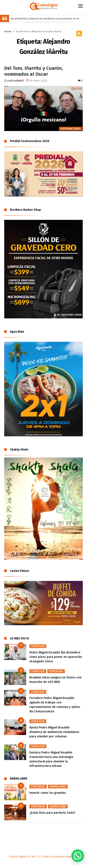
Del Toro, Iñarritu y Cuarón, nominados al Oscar (33, 71)
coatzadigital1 (15, 80)
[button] (77, 855)
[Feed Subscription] (79, 33)
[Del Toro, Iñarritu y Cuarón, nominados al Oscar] (43, 108)
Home (7, 31)
